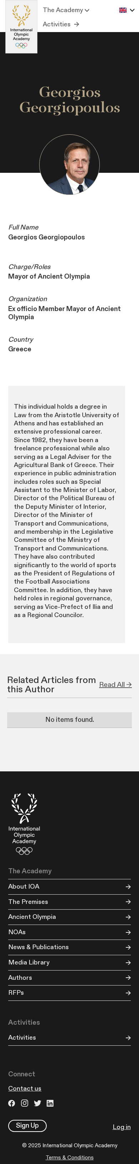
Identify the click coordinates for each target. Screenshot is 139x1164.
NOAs (17, 932)
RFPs (16, 993)
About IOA (23, 887)
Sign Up (27, 1125)
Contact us (24, 1089)
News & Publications (38, 947)
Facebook (12, 1103)
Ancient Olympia (32, 917)
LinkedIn (51, 1103)
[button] (66, 10)
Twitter (38, 1103)
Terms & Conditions (70, 1157)
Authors (20, 978)
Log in (122, 1127)
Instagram (25, 1103)
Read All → (115, 685)
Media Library (29, 962)
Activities (57, 24)
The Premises (28, 902)
